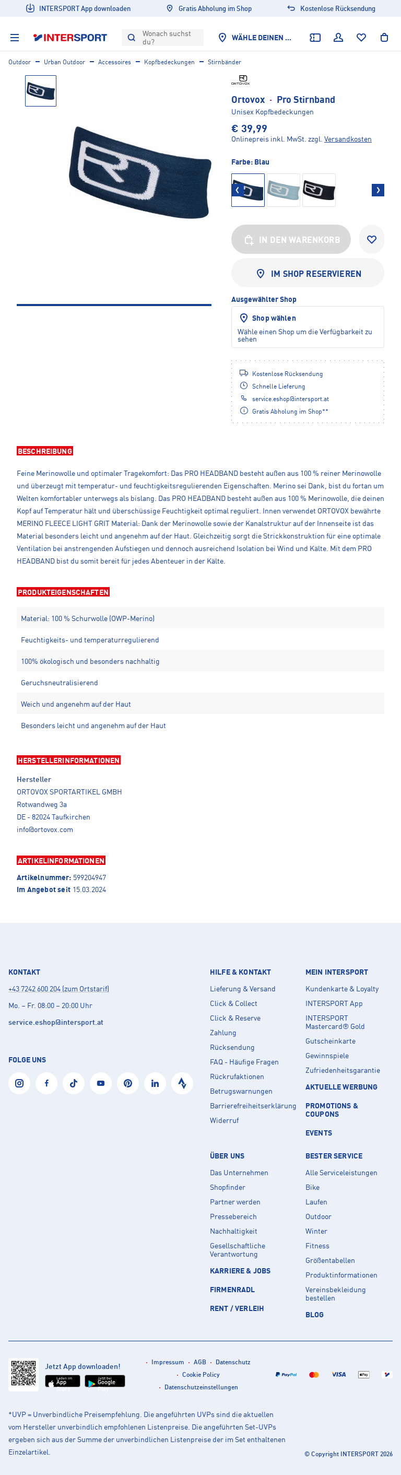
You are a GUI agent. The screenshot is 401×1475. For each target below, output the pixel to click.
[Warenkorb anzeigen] (384, 37)
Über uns (227, 1156)
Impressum (167, 1362)
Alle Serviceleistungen (341, 1172)
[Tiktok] (74, 1083)
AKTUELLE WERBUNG (341, 1086)
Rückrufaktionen (237, 1076)
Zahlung (223, 1032)
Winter (316, 1231)
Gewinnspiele (327, 1055)
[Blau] (283, 190)
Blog (314, 1314)
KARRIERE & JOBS (240, 1270)
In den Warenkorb (299, 240)
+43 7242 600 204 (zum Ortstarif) (58, 988)
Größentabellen (330, 1260)
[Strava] (182, 1083)
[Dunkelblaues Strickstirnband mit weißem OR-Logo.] (140, 172)
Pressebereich (233, 1216)
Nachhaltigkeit (233, 1231)
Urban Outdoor (64, 62)
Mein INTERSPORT (336, 972)
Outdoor (19, 62)
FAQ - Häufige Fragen (244, 1062)
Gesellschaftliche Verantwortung (237, 1250)
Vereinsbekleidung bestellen (335, 1293)
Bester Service (333, 1156)
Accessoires (114, 62)
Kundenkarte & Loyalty (342, 989)
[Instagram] (19, 1083)
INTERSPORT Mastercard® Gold (335, 1022)
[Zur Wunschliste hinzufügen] (371, 239)
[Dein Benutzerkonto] (338, 37)
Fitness (317, 1246)
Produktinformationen (341, 1275)
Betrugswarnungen (241, 1091)
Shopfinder (227, 1187)
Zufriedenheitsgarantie (342, 1070)
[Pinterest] (128, 1083)
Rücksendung (232, 1047)
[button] (200, 450)
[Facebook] (46, 1083)
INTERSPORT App (334, 1003)
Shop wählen (274, 317)
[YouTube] (101, 1083)
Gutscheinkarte (330, 1041)
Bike (312, 1187)
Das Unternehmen (239, 1172)
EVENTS (318, 1132)
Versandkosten (348, 138)
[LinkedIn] (155, 1083)
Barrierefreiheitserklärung (253, 1106)
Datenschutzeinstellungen (201, 1387)
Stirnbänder (224, 62)
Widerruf (224, 1120)
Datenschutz (233, 1362)
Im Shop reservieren (316, 273)
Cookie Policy (201, 1374)
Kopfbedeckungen (169, 62)
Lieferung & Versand (243, 989)
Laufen (316, 1202)
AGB (200, 1362)
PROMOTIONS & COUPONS (331, 1109)
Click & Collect (233, 1003)
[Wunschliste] (361, 37)
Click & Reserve (235, 1018)
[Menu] (14, 37)
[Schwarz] (319, 190)
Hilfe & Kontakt (240, 972)
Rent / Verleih (237, 1308)
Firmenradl (232, 1289)
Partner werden (235, 1202)
